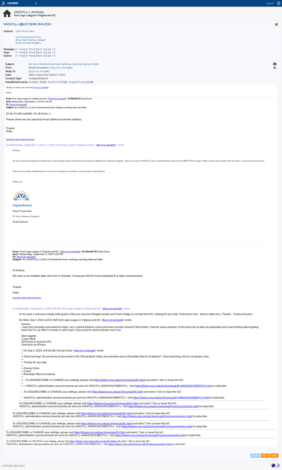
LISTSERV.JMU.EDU (13, 465)
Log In (270, 3)
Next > (40, 49)
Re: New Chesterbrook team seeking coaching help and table (64, 64)
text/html (53, 82)
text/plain (34, 82)
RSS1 (265, 455)
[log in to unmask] (61, 67)
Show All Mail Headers (28, 43)
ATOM (255, 455)
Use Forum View (25, 31)
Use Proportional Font (28, 37)
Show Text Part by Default (30, 40)
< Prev (30, 49)
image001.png (77, 82)
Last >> (50, 49)
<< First (20, 49)
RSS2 (274, 455)
